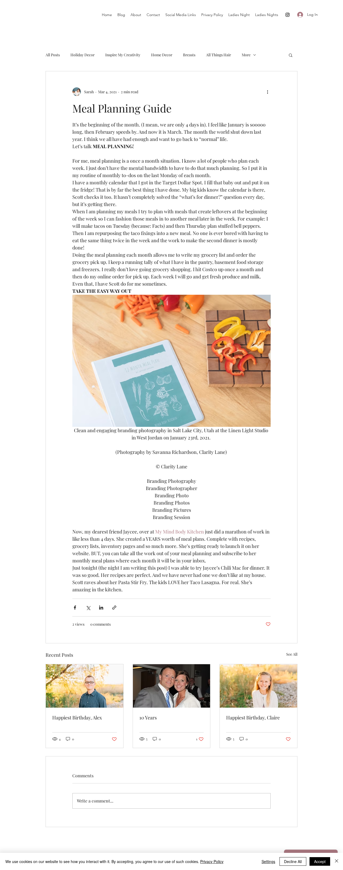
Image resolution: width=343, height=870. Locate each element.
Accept (320, 861)
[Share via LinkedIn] (101, 607)
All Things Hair (218, 54)
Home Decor (161, 54)
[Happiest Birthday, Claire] (258, 686)
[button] (290, 55)
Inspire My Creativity (122, 54)
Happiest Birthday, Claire (253, 717)
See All (291, 654)
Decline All (293, 861)
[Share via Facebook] (74, 607)
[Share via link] (114, 607)
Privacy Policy (211, 861)
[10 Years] (171, 686)
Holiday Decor (82, 54)
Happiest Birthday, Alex (77, 717)
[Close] (336, 861)
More (246, 54)
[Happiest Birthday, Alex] (84, 686)
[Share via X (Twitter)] (88, 607)
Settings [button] (268, 861)
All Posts (53, 54)
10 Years (148, 717)
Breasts (189, 54)
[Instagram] (287, 14)
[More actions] (267, 91)
